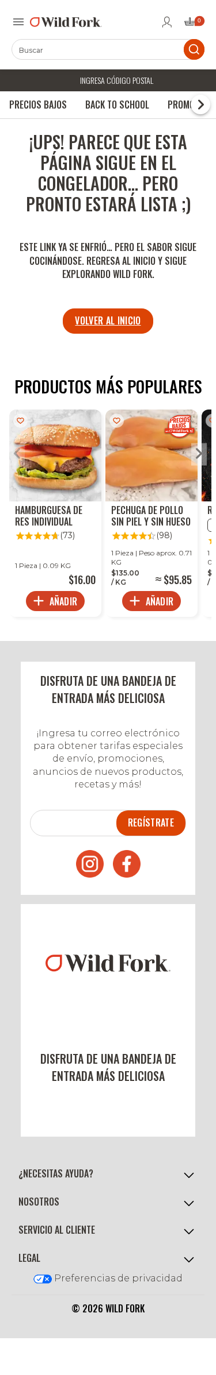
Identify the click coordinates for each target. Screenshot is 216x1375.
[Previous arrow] (17, 454)
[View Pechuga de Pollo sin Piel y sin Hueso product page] (151, 513)
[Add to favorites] (20, 421)
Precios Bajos (38, 104)
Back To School (117, 104)
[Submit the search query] (194, 49)
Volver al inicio (108, 320)
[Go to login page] (167, 22)
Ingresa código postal (116, 80)
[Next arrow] (199, 454)
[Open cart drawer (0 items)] (193, 25)
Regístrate (151, 822)
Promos (184, 104)
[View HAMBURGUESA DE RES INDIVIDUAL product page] (55, 513)
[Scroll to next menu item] (200, 104)
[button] (108, 1174)
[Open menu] (18, 22)
